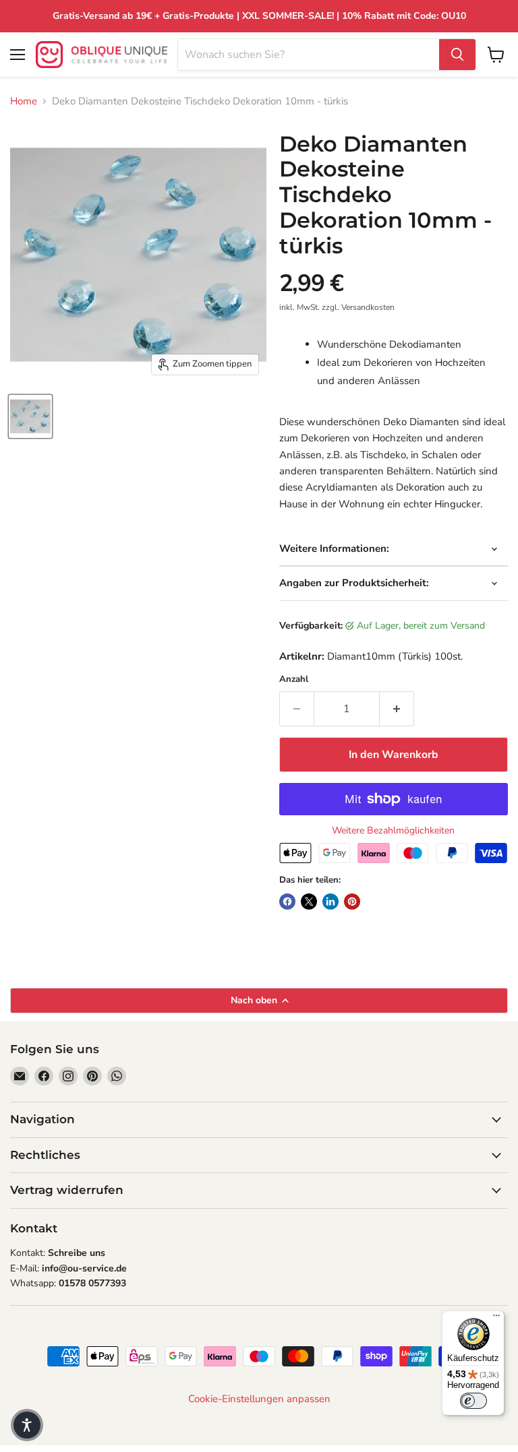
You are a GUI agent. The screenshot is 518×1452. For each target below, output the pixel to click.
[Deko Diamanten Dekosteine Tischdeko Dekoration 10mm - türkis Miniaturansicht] (30, 416)
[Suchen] (457, 54)
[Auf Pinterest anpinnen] (352, 901)
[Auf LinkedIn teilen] (330, 901)
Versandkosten (368, 307)
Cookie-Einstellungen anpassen (259, 1399)
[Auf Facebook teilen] (287, 901)
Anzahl (293, 679)
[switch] (473, 1401)
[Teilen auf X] (309, 901)
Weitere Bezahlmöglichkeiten (393, 830)
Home (23, 101)
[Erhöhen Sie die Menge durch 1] (397, 708)
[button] (27, 1425)
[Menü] (496, 1319)
